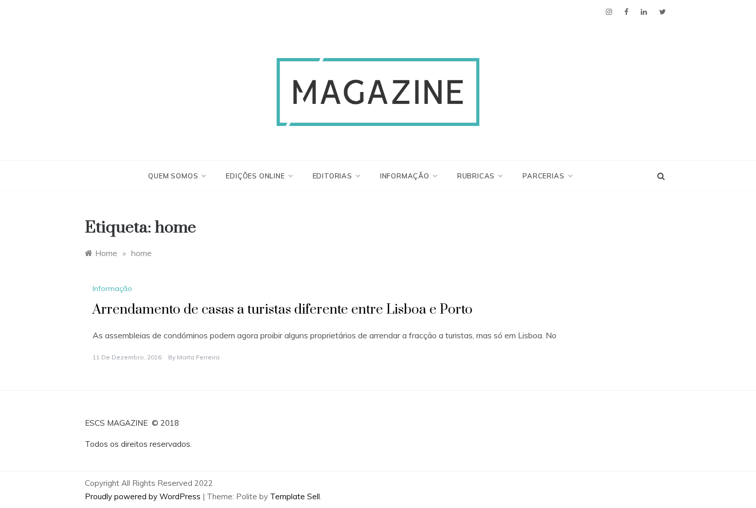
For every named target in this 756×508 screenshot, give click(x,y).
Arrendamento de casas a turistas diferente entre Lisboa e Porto (283, 309)
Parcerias (543, 176)
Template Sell (295, 496)
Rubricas (476, 176)
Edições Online (255, 176)
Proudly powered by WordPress (144, 496)
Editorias (332, 176)
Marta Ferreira (198, 357)
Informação (404, 176)
